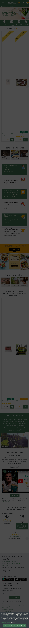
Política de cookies (5, 622)
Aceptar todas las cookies (14, 626)
